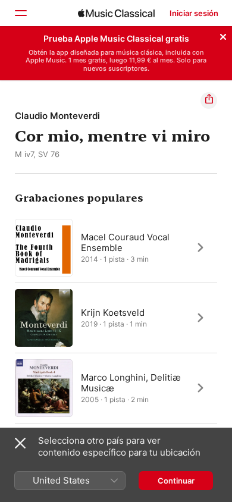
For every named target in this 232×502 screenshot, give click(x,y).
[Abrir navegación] (20, 13)
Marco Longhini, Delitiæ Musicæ (131, 382)
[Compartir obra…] (208, 100)
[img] (116, 13)
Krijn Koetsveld (113, 312)
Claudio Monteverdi (57, 115)
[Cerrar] (223, 35)
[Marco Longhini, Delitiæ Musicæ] (116, 388)
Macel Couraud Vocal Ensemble (125, 242)
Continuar (176, 480)
